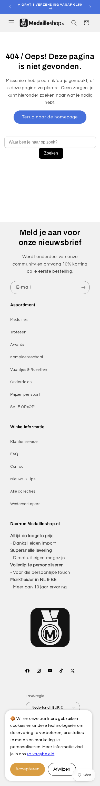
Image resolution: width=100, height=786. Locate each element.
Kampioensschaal (26, 357)
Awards (17, 344)
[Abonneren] (83, 287)
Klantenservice (23, 442)
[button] (11, 23)
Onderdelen (21, 382)
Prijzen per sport (25, 394)
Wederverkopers (25, 504)
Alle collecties (22, 491)
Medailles (19, 320)
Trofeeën (18, 332)
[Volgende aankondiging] (90, 7)
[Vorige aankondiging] (10, 7)
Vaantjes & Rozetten (28, 370)
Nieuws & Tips (23, 479)
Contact (17, 466)
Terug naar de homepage (50, 117)
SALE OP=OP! (22, 407)
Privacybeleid (41, 754)
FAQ (14, 454)
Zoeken (51, 153)
